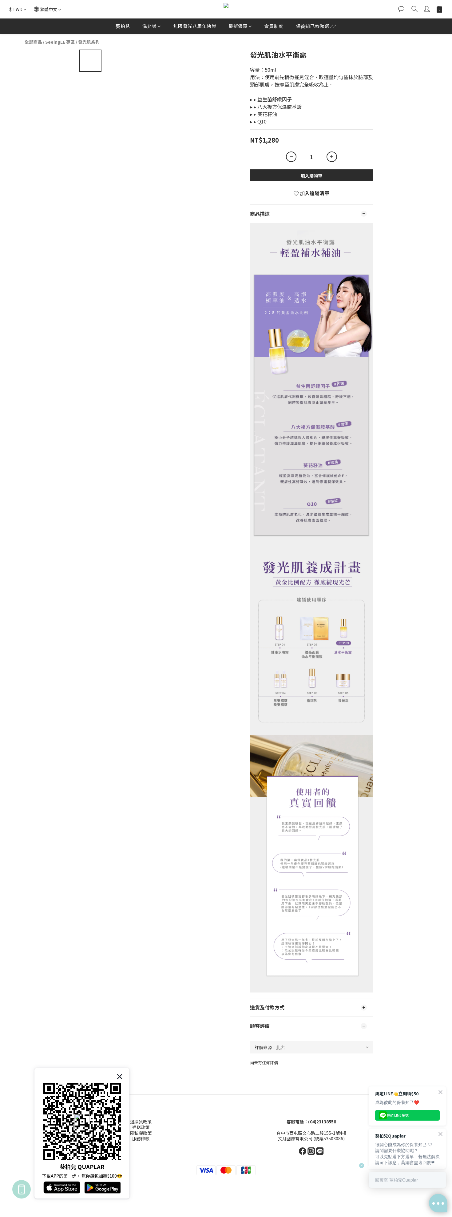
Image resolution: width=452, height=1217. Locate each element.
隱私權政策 (141, 1133)
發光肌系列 (89, 42)
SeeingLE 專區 (60, 42)
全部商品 (33, 42)
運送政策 (140, 1127)
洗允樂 (149, 26)
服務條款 (140, 1138)
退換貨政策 (141, 1121)
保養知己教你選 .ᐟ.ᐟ (316, 26)
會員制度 (273, 26)
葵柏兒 (123, 26)
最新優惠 (238, 26)
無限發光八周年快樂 (194, 26)
